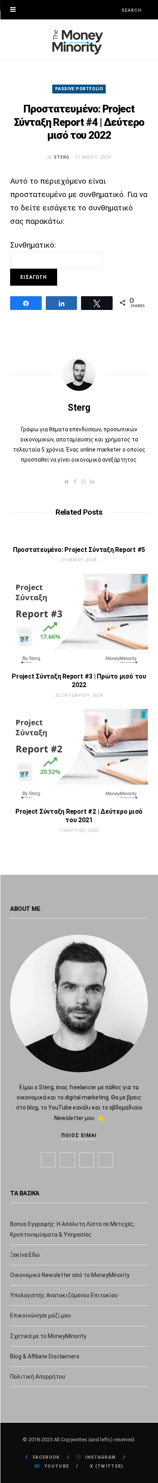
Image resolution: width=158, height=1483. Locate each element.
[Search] (114, 10)
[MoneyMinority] (79, 39)
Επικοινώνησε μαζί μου (40, 1315)
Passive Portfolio (79, 88)
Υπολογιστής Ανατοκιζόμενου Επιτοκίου (64, 1295)
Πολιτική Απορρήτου (37, 1376)
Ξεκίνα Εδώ (25, 1255)
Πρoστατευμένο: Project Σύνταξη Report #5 (79, 550)
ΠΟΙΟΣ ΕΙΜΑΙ (79, 1135)
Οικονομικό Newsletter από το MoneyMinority (70, 1275)
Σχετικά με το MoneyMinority (48, 1336)
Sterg (62, 157)
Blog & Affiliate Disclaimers (44, 1356)
